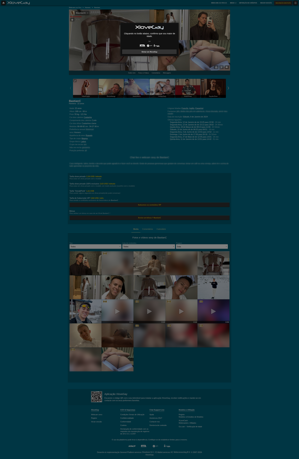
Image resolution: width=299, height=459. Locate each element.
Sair (149, 41)
